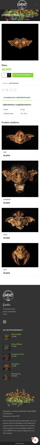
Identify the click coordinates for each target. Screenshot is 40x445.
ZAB (4, 152)
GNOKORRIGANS (14, 83)
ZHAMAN (7, 200)
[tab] (17, 97)
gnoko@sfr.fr (11, 312)
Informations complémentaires (17, 98)
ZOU (5, 270)
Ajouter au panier (23, 75)
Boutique (20, 19)
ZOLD (5, 235)
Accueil (13, 19)
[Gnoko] (20, 5)
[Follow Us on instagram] (4, 322)
